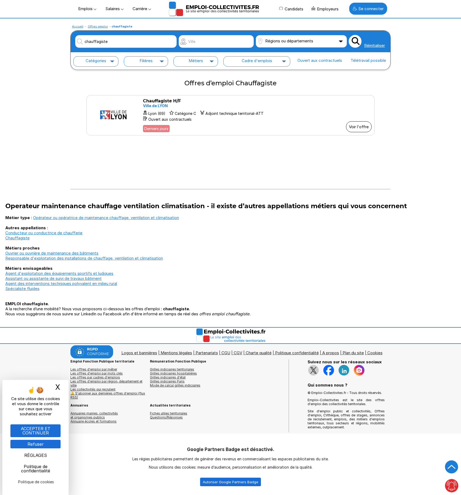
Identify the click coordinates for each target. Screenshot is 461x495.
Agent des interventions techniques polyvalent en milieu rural (61, 283)
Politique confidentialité (297, 352)
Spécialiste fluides (22, 288)
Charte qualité (259, 352)
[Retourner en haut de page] (451, 467)
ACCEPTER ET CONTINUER (35, 431)
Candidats (294, 8)
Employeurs (328, 8)
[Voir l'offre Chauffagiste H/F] (230, 115)
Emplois (86, 8)
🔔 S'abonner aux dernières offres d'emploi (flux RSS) (107, 395)
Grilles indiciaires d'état (168, 377)
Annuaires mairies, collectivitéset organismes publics (94, 415)
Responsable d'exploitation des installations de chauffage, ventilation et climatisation (84, 258)
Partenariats (207, 352)
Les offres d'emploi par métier (93, 369)
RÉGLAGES (35, 455)
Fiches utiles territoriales (168, 413)
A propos (330, 352)
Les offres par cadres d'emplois (95, 377)
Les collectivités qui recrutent (93, 389)
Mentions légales (176, 352)
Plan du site (353, 352)
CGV (238, 352)
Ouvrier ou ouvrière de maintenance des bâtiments (51, 253)
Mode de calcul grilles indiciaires (175, 385)
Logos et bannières (139, 352)
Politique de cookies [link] (36, 482)
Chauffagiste (17, 237)
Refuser (35, 444)
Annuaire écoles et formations (93, 421)
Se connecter (371, 8)
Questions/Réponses (166, 417)
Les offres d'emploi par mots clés (96, 373)
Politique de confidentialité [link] (35, 468)
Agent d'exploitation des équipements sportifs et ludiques (59, 273)
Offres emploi (98, 26)
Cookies (375, 352)
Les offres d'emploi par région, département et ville (106, 383)
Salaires (113, 8)
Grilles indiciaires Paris (167, 381)
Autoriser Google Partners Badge (230, 482)
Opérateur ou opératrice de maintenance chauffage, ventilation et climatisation (106, 217)
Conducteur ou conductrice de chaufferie (43, 232)
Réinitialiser (374, 45)
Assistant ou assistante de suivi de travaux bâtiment (53, 278)
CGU (225, 352)
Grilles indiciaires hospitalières (173, 373)
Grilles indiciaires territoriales (172, 369)
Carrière (140, 8)
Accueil (77, 26)
